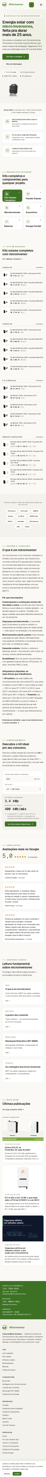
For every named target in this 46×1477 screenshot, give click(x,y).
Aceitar (17, 1474)
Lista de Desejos (8, 1425)
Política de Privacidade (10, 1449)
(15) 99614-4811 (11, 1301)
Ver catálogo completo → (12, 259)
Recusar (7, 1474)
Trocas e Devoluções (10, 1446)
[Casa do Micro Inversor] (13, 4)
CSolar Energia (7, 1453)
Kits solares (6, 1357)
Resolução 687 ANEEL (10, 1391)
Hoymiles (21, 521)
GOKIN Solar (33, 516)
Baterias (5, 1367)
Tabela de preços (8, 1370)
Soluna (27, 527)
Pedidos (5, 1415)
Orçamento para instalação (12, 1408)
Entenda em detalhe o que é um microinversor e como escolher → (22, 721)
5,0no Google (10, 72)
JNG (18, 527)
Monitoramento (8, 1363)
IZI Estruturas (33, 521)
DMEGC (35, 511)
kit (11, 714)
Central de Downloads (10, 1394)
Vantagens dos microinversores (14, 1384)
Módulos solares (8, 1360)
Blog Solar (6, 1381)
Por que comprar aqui (10, 1439)
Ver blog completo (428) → (13, 1109)
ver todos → (40, 267)
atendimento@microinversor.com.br (14, 1294)
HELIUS (10, 521)
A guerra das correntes (10, 1387)
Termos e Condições (10, 1443)
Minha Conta (7, 1418)
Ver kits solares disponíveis (19, 824)
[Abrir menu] (41, 4)
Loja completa (7, 1353)
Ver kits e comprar (14, 56)
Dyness (10, 516)
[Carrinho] (31, 4)
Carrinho (5, 1422)
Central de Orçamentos (11, 1412)
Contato (5, 1405)
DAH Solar (24, 511)
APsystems (11, 511)
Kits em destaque (14, 64)
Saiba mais (24, 1469)
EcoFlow (21, 516)
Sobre (4, 1436)
